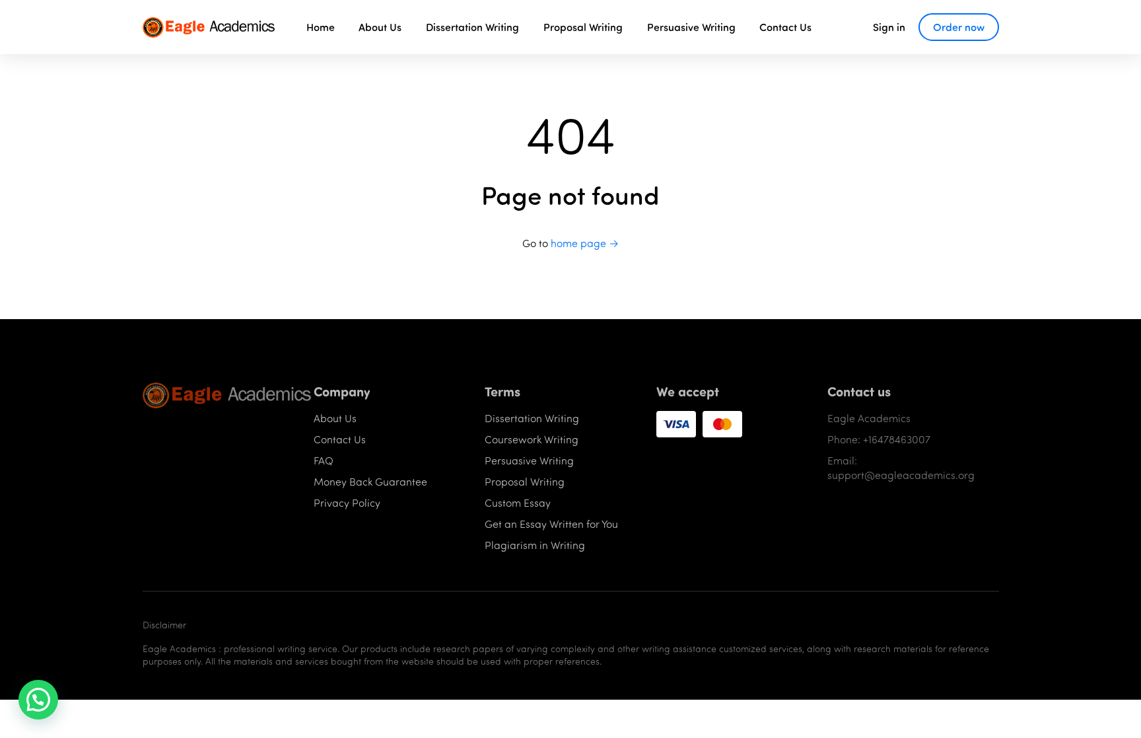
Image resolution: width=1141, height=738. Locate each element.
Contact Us (785, 27)
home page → (585, 243)
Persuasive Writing (691, 27)
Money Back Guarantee (370, 481)
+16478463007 (896, 439)
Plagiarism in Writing (535, 545)
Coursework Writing (531, 439)
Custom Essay (518, 502)
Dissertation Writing (472, 27)
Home (320, 27)
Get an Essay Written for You (551, 524)
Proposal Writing (583, 27)
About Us (380, 27)
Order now (959, 27)
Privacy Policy (347, 502)
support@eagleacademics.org (901, 475)
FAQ (323, 460)
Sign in (889, 27)
